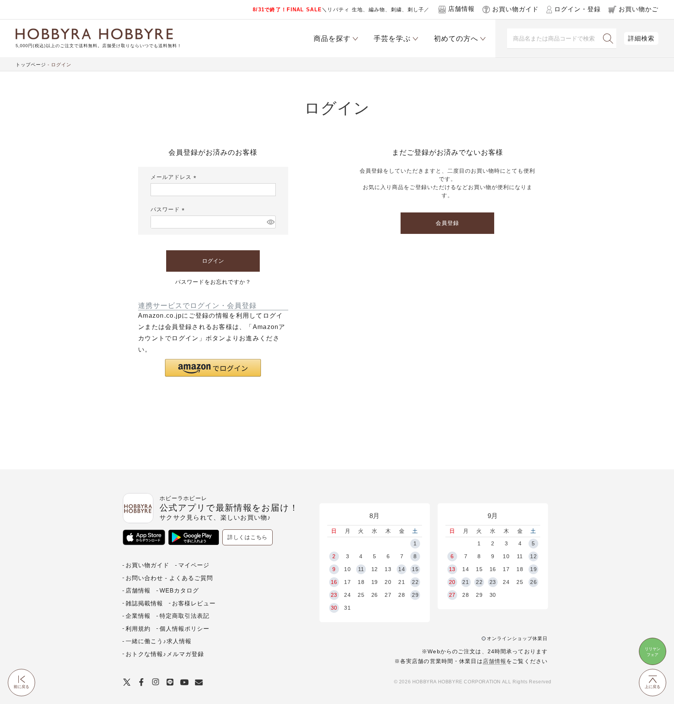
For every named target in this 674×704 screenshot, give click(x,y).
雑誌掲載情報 (144, 603)
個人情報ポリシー (184, 628)
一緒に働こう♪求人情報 (159, 641)
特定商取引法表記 (184, 615)
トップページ (31, 64)
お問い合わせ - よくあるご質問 (169, 578)
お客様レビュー (194, 603)
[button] (213, 368)
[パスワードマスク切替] (270, 222)
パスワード (169, 209)
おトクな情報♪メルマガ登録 (165, 654)
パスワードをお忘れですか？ (213, 282)
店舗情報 (494, 661)
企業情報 (138, 615)
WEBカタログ (179, 590)
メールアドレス (175, 177)
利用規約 (138, 628)
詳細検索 (641, 38)
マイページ (193, 565)
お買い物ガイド (147, 565)
